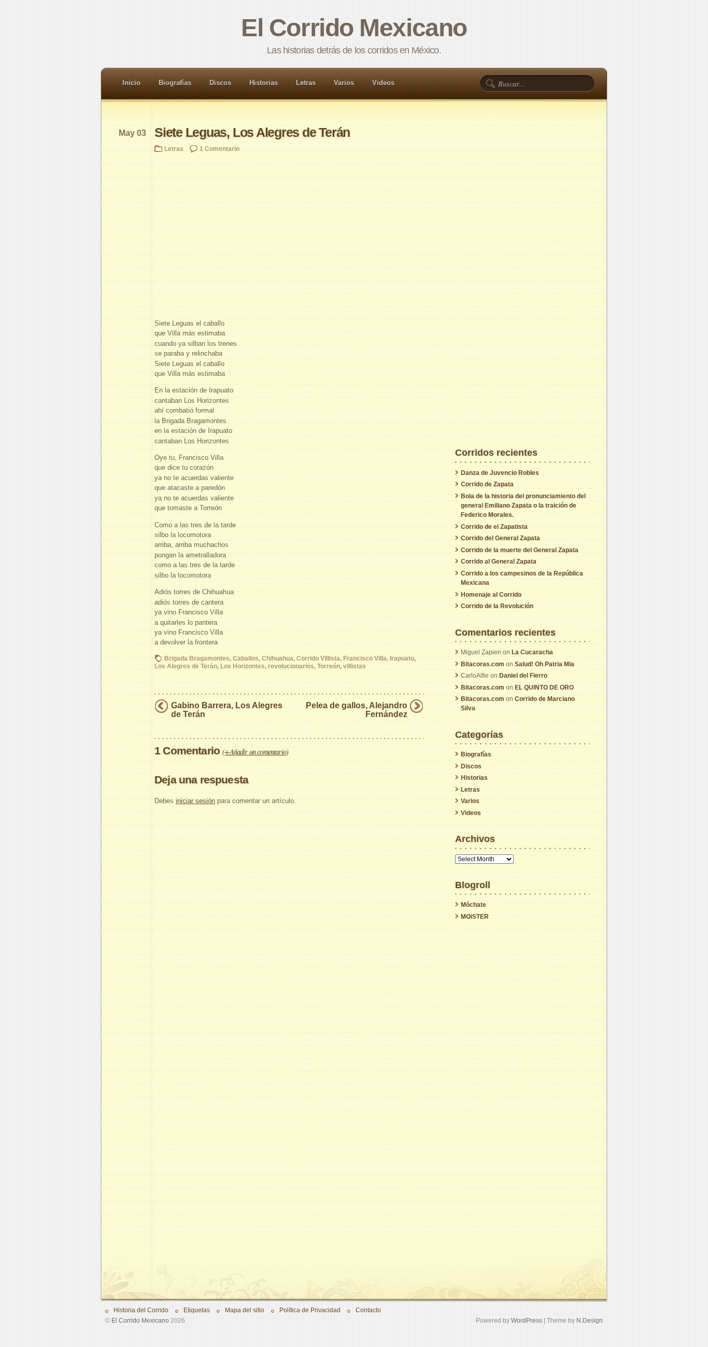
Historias (263, 83)
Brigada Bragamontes (197, 658)
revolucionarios (291, 666)
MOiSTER (475, 916)
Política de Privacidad (310, 1310)
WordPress (526, 1320)
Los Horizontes (242, 666)
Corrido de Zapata (487, 484)
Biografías (175, 83)
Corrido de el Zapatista (494, 526)
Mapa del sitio (244, 1310)
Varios (344, 83)
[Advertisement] (289, 235)
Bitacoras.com (482, 664)
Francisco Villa (365, 658)
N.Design (589, 1320)
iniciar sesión (195, 801)
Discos (220, 83)
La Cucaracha (532, 652)
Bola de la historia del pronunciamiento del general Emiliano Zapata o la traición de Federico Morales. (523, 506)
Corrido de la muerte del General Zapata (519, 550)
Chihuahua (277, 658)
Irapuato (402, 658)
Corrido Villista (318, 658)
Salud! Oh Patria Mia (544, 664)
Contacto (368, 1310)
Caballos (246, 658)
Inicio (131, 83)
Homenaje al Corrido (491, 594)
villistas (354, 666)
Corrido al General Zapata (498, 561)
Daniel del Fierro (523, 675)
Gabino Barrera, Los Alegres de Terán (226, 710)
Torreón (328, 666)
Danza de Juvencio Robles (500, 472)
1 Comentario (219, 148)
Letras (306, 83)
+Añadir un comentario (255, 751)
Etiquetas (196, 1310)
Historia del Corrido (141, 1310)
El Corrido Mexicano (354, 27)
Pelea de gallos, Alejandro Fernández (356, 710)
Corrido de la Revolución (497, 606)
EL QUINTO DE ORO (544, 687)
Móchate (473, 904)
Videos (383, 83)
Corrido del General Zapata (500, 538)
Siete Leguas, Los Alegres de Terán (252, 132)
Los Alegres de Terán (185, 666)
